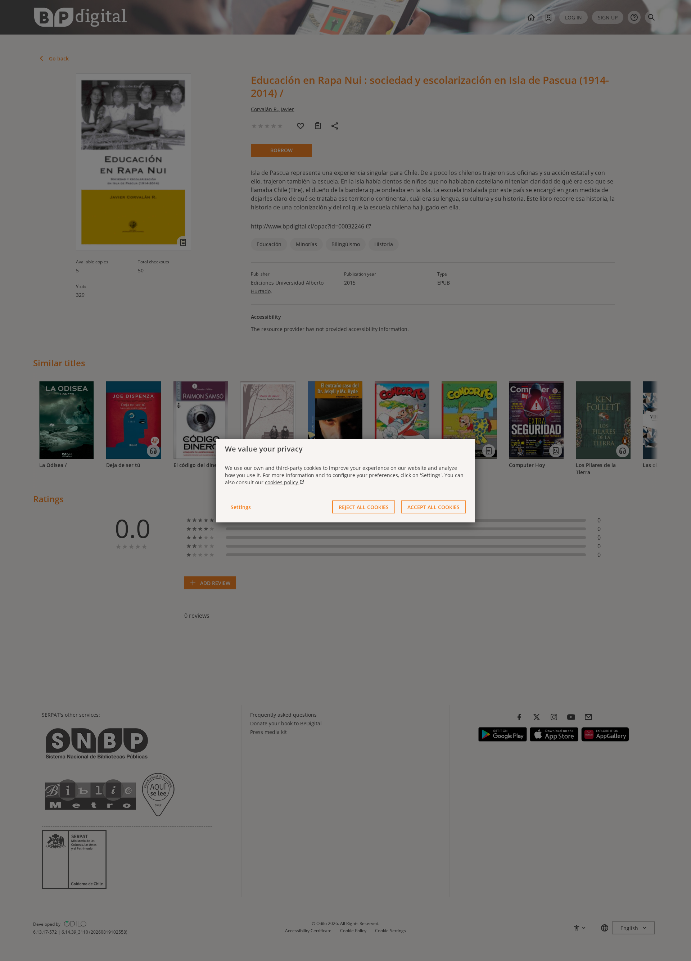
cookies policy (282, 482)
